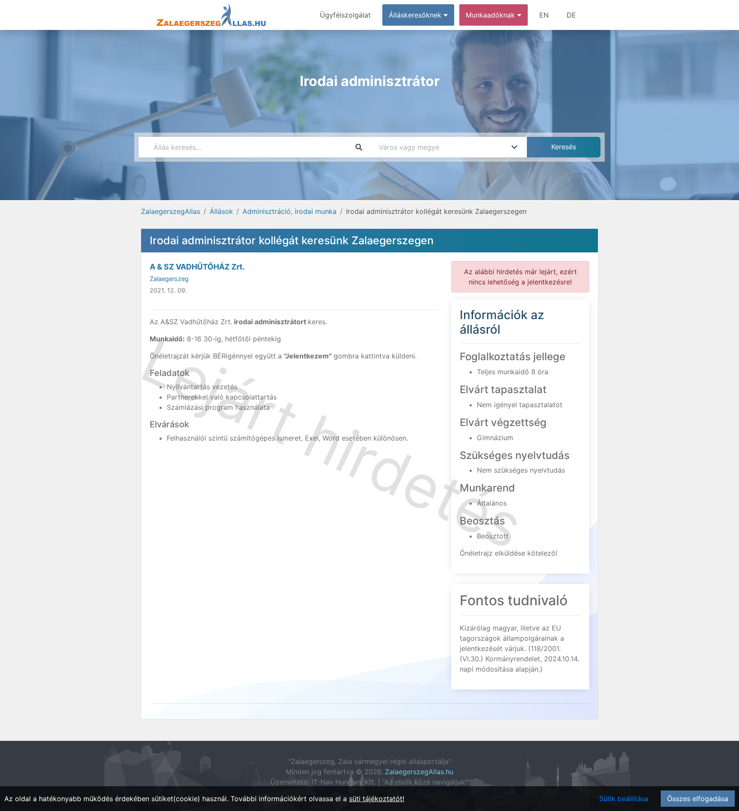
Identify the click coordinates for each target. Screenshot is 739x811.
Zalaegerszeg (169, 278)
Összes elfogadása (697, 798)
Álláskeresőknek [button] (416, 15)
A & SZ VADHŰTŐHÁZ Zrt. (197, 266)
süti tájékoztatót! (376, 798)
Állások (221, 211)
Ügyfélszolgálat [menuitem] (345, 15)
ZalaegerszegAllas (170, 211)
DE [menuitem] (571, 15)
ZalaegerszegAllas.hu (419, 771)
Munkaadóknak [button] (491, 15)
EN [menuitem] (544, 15)
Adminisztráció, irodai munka (289, 211)
